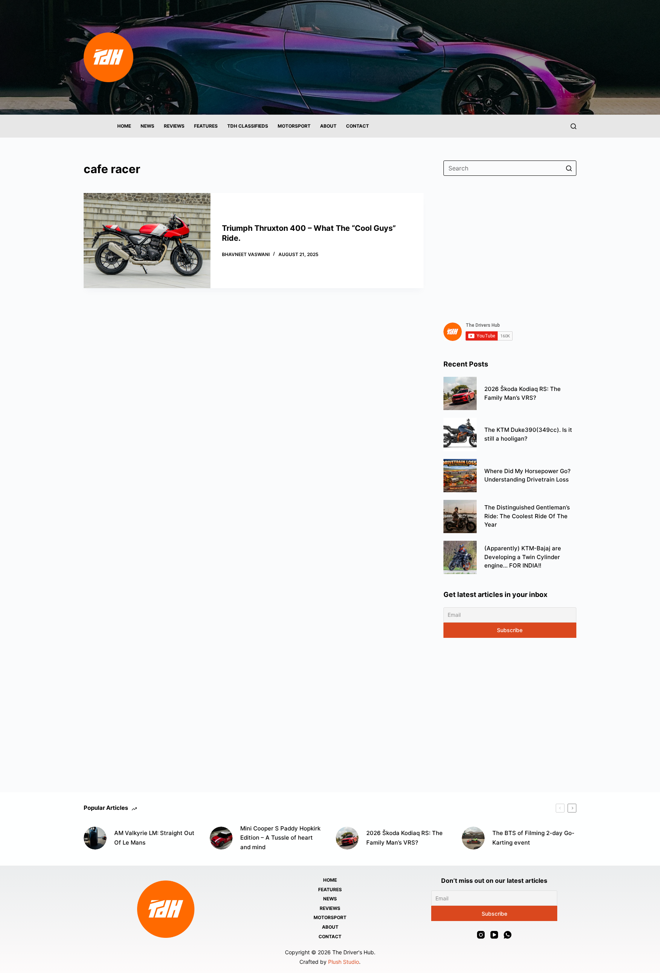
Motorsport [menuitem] (294, 126)
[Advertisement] (509, 244)
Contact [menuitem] (357, 126)
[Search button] (568, 168)
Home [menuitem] (124, 126)
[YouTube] (494, 935)
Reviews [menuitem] (174, 126)
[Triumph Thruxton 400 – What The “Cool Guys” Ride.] (147, 240)
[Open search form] (573, 126)
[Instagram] (481, 935)
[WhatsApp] (507, 935)
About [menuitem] (328, 126)
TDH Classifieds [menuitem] (247, 126)
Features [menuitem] (206, 126)
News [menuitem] (147, 126)
